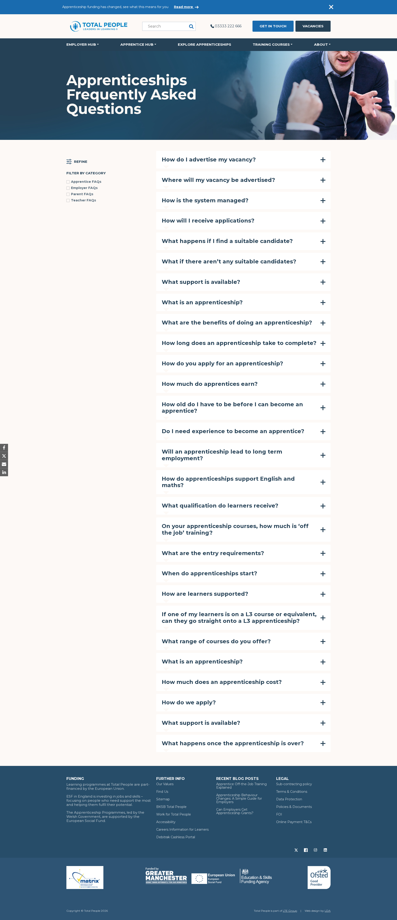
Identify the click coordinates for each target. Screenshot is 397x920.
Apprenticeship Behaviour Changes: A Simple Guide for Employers (239, 798)
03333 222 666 (228, 26)
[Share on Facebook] (4, 448)
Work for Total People (173, 814)
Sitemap (163, 799)
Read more (184, 7)
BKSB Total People (171, 807)
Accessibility (166, 822)
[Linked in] (326, 849)
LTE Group (290, 910)
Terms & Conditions (291, 792)
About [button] (321, 44)
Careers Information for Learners (182, 829)
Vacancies (313, 26)
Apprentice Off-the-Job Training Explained (241, 786)
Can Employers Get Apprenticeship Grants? (234, 811)
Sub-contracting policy (294, 784)
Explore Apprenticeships (204, 44)
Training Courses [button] (271, 44)
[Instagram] (316, 849)
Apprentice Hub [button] (136, 44)
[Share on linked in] (4, 472)
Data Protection (289, 799)
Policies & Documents (294, 807)
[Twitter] (296, 849)
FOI (279, 814)
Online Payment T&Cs (294, 822)
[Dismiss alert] (331, 7)
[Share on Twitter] (4, 456)
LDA (328, 910)
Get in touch (273, 26)
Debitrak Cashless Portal (175, 837)
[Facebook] (306, 849)
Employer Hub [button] (81, 44)
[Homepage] (98, 26)
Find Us (162, 792)
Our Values (164, 784)
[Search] (191, 26)
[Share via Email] (4, 464)
